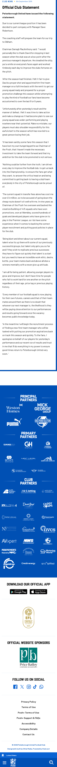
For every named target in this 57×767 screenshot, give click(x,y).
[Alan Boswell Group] (9, 491)
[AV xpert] (9, 541)
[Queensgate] (47, 517)
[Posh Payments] (9, 551)
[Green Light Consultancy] (28, 517)
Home (2, 755)
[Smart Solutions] (9, 459)
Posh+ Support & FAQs (28, 718)
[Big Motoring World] (47, 551)
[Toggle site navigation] (4, 762)
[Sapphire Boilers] (28, 529)
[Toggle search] (51, 762)
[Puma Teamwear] (14, 422)
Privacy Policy (28, 701)
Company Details (29, 729)
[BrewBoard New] (47, 541)
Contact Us (28, 734)
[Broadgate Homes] (28, 551)
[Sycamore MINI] (38, 470)
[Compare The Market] (47, 445)
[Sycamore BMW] (18, 470)
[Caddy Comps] (47, 505)
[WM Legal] (9, 517)
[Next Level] (28, 459)
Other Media (27, 749)
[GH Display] (28, 445)
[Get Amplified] (47, 563)
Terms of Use (28, 707)
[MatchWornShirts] (28, 541)
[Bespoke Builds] (47, 459)
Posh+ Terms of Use (28, 712)
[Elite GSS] (9, 505)
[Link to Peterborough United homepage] (14, 763)
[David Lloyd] (28, 505)
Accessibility (29, 723)
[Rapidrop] (9, 563)
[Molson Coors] (47, 491)
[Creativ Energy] (28, 563)
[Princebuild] (9, 445)
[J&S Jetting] (28, 491)
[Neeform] (9, 529)
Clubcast (46, 749)
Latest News (11, 755)
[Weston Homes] (14, 408)
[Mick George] (43, 408)
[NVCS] (47, 529)
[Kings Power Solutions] (43, 422)
